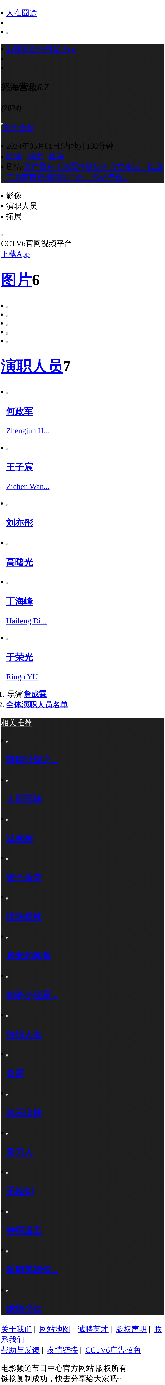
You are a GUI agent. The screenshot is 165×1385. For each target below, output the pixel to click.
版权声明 (131, 1329)
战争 (56, 156)
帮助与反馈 (20, 1350)
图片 (16, 279)
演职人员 (32, 366)
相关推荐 (16, 722)
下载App (15, 254)
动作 (35, 156)
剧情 (14, 156)
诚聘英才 (93, 1329)
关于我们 (16, 1329)
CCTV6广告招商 (113, 1350)
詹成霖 (35, 694)
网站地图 (54, 1329)
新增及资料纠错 (41, 49)
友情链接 (62, 1350)
